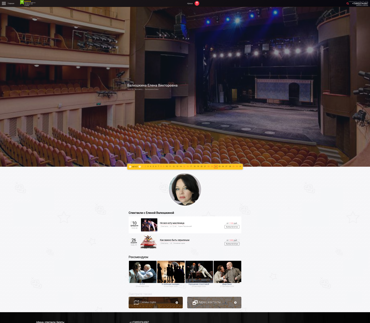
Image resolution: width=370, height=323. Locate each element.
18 (194, 166)
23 (212, 166)
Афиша (190, 3)
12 (173, 166)
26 (223, 166)
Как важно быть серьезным (174, 240)
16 (187, 166)
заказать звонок (362, 5)
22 (208, 166)
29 (233, 166)
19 (198, 166)
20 (201, 166)
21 (205, 166)
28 (230, 166)
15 (184, 166)
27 (226, 166)
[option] (143, 274)
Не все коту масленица (172, 223)
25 (219, 166)
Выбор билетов (232, 227)
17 (191, 166)
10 (167, 166)
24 (216, 167)
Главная (11, 3)
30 (237, 166)
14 (181, 166)
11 (170, 166)
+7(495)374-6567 (360, 3)
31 (240, 166)
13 (177, 166)
